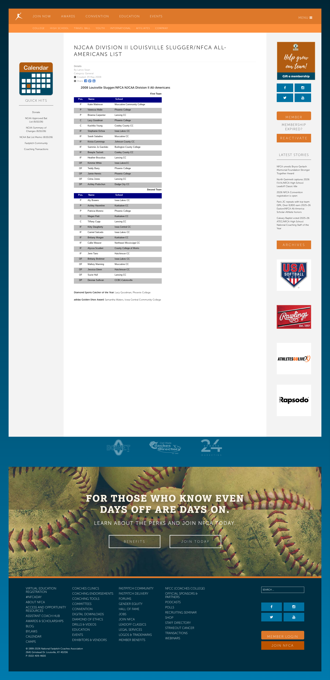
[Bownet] (118, 447)
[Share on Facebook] (85, 81)
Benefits (134, 541)
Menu (304, 18)
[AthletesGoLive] (294, 358)
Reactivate (294, 138)
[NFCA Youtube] (303, 97)
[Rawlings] (294, 317)
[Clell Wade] (165, 447)
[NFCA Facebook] (285, 87)
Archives (294, 245)
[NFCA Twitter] (285, 97)
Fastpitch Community (36, 143)
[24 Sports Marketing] (211, 447)
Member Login (293, 117)
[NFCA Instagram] (303, 87)
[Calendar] (36, 79)
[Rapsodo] (294, 400)
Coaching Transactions (36, 149)
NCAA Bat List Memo (31, 137)
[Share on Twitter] (89, 81)
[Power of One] (294, 61)
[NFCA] (18, 16)
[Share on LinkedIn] (93, 81)
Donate (36, 112)
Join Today (195, 541)
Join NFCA (283, 645)
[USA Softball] (294, 275)
